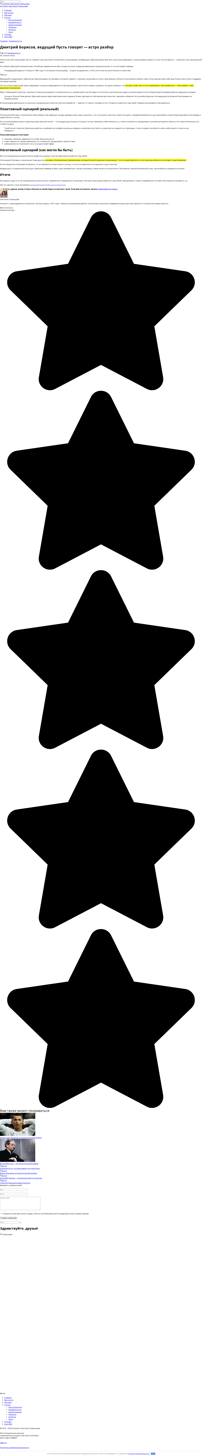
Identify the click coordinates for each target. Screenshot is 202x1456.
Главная (8, 10)
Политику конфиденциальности (139, 1454)
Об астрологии (15, 20)
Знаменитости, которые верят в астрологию (20, 1168)
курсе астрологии (58, 185)
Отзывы (7, 34)
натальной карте (37, 185)
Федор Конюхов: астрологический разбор (18, 1173)
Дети (10, 32)
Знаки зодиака (15, 25)
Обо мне (8, 15)
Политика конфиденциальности (14, 1447)
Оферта (3, 1443)
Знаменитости (14, 22)
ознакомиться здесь (107, 189)
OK (153, 1453)
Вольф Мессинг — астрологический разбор (19, 1163)
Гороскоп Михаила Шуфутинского (15, 1183)
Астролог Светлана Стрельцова (14, 6)
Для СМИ (8, 37)
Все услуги (8, 13)
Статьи (7, 17)
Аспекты (12, 29)
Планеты (12, 27)
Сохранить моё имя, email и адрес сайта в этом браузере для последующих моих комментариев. (46, 1213)
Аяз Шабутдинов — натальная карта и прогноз (21, 1178)
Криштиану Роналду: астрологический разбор (21, 1137)
